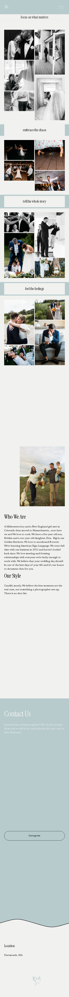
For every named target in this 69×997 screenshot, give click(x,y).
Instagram (34, 835)
